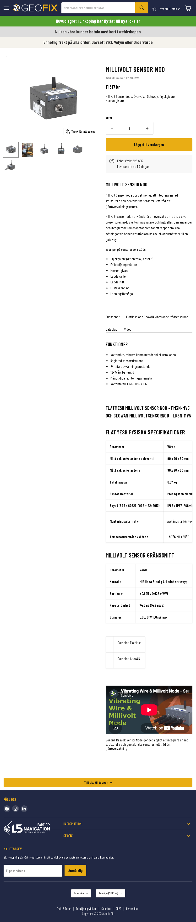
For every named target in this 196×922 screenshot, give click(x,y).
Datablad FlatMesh (129, 643)
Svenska (79, 893)
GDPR (118, 909)
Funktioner (113, 317)
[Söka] (141, 7)
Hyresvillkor (132, 909)
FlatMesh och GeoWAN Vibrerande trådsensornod (157, 317)
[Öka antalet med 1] (147, 128)
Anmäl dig (75, 870)
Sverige (108, 893)
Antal (109, 118)
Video (127, 329)
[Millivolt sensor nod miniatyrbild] (10, 149)
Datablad (111, 329)
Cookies (105, 909)
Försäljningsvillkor (86, 909)
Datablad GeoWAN (129, 658)
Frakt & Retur (64, 909)
